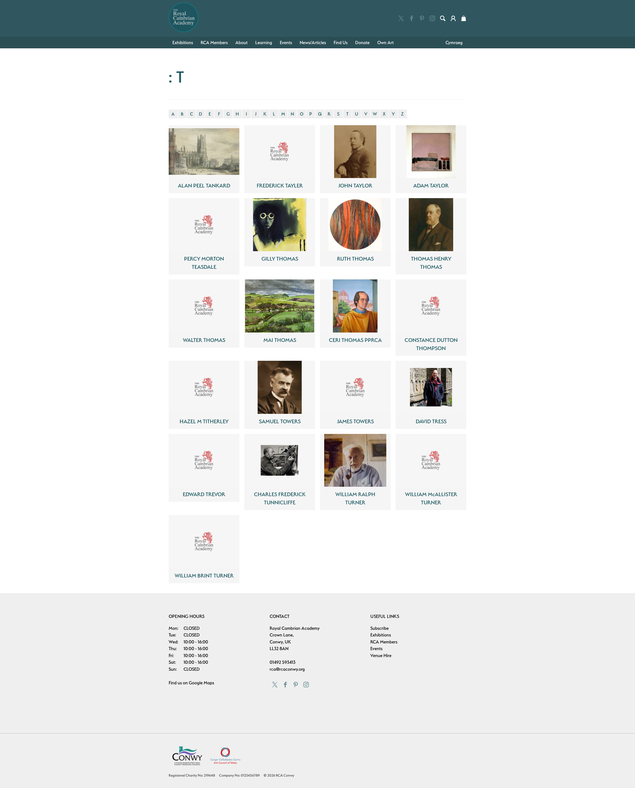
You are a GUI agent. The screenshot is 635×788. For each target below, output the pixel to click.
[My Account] (453, 18)
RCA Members (214, 42)
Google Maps (201, 682)
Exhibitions (182, 42)
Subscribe (379, 628)
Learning (263, 42)
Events (286, 42)
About (241, 42)
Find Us (341, 42)
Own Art (385, 42)
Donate (362, 42)
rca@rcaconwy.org (287, 669)
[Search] (443, 18)
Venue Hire (380, 655)
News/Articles (313, 42)
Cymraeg (454, 42)
